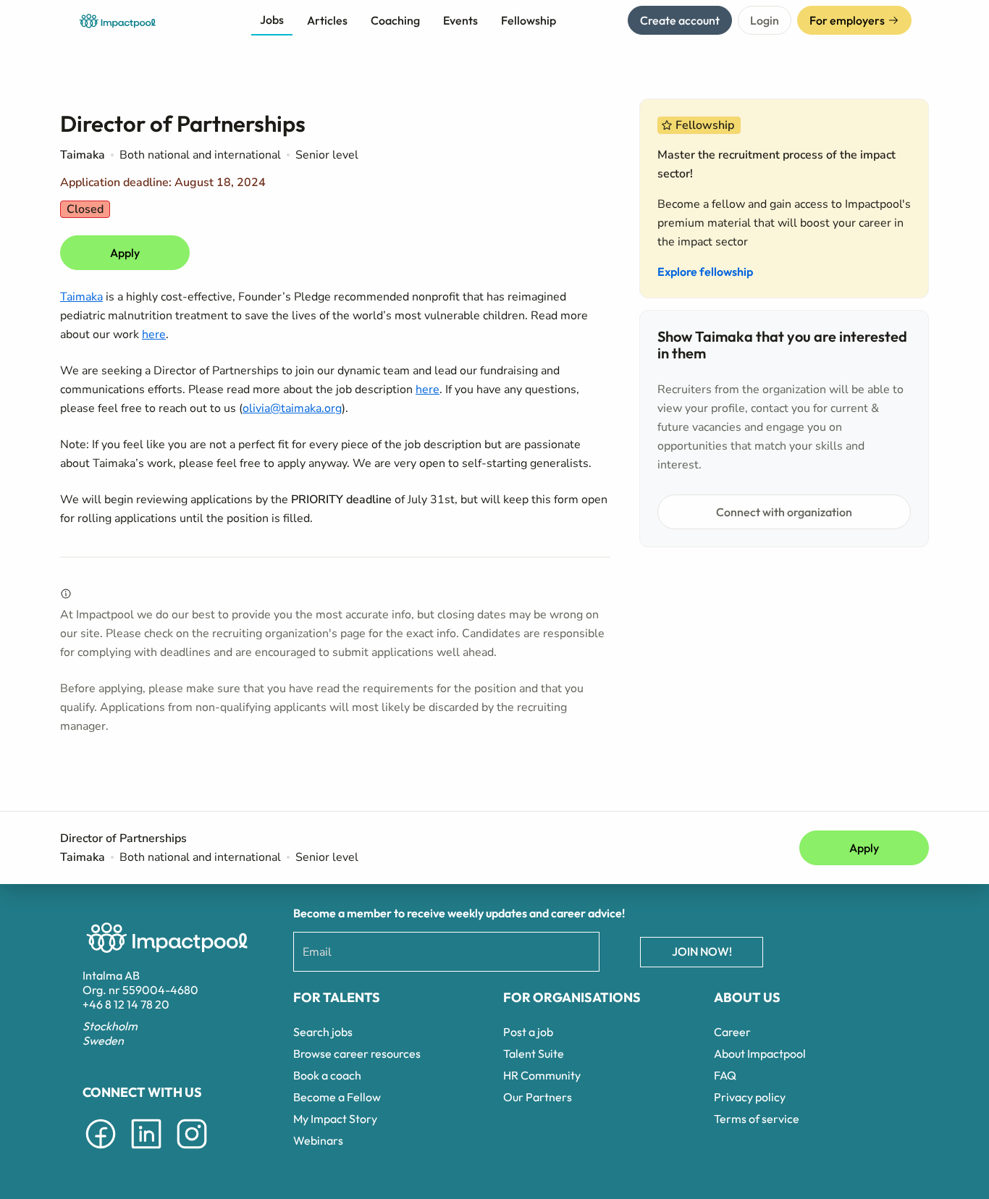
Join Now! (702, 951)
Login (764, 20)
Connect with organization (784, 512)
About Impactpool (760, 1053)
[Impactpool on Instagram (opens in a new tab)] (192, 1151)
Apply (125, 252)
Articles (327, 20)
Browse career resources (357, 1053)
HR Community (542, 1075)
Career (732, 1032)
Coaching (395, 20)
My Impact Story (335, 1118)
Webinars (318, 1140)
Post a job (528, 1032)
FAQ (725, 1075)
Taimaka (81, 297)
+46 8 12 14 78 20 (126, 1004)
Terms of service (756, 1118)
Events (460, 20)
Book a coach (327, 1075)
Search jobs (323, 1032)
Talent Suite (533, 1053)
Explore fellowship (705, 271)
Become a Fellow (337, 1097)
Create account (680, 20)
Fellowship (528, 20)
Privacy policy (750, 1097)
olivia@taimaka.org (292, 408)
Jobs (272, 19)
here (154, 334)
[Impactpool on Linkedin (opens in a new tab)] (146, 1151)
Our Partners (537, 1097)
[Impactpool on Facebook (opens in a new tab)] (101, 1151)
